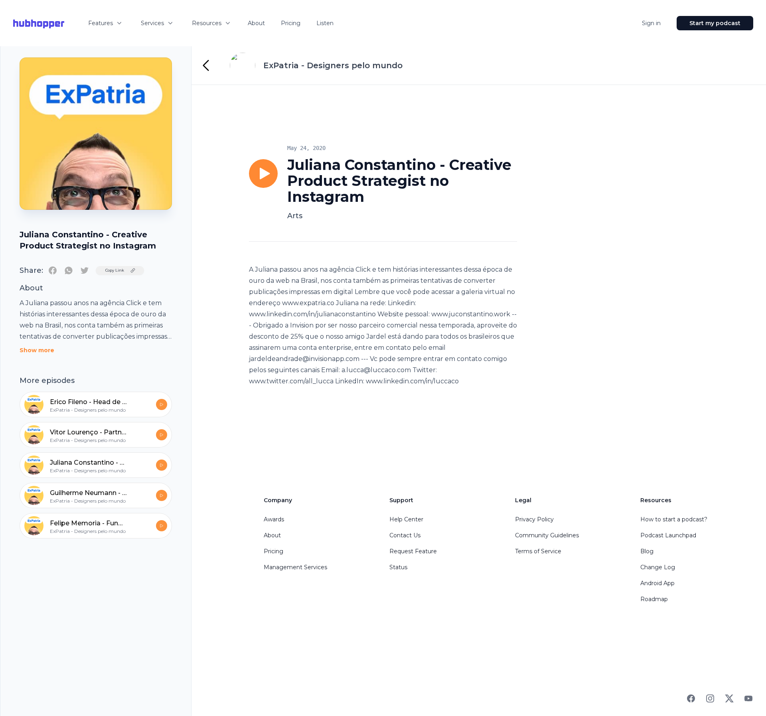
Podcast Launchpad (668, 535)
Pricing (290, 23)
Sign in (651, 23)
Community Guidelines (547, 535)
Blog (646, 551)
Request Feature (413, 551)
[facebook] (52, 270)
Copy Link (114, 270)
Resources (206, 23)
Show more (37, 350)
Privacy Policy (534, 519)
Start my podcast (714, 23)
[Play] (263, 173)
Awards (274, 519)
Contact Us (405, 535)
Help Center (406, 519)
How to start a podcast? (673, 519)
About (256, 23)
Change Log (657, 567)
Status (398, 567)
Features (100, 23)
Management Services (295, 567)
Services (152, 23)
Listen (325, 23)
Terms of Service (538, 551)
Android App (657, 583)
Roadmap (654, 599)
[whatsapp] (68, 270)
